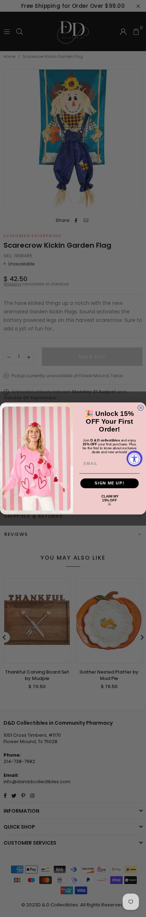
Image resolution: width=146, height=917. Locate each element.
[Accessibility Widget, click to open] (134, 459)
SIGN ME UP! (109, 483)
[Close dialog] (141, 408)
